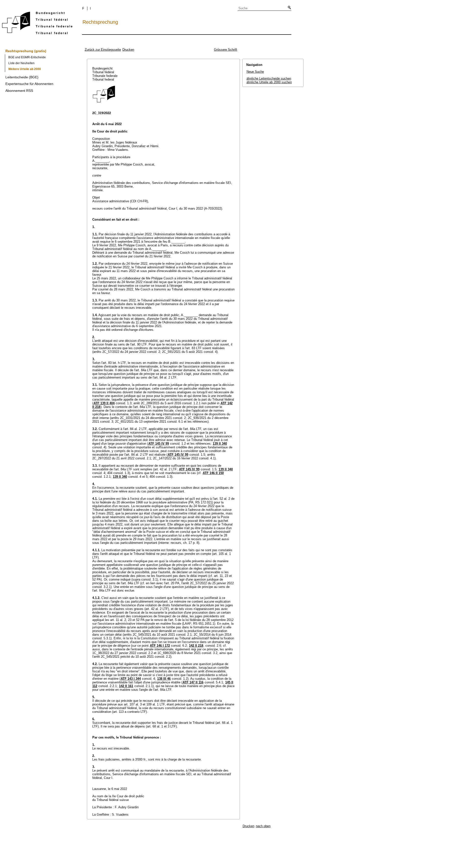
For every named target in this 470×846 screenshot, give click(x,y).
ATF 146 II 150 (213, 473)
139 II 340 (220, 443)
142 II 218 (196, 645)
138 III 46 (164, 678)
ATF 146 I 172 (160, 645)
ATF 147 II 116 (193, 682)
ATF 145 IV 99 (158, 443)
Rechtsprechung (100, 22)
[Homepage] (37, 24)
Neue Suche (255, 71)
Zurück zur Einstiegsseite (103, 49)
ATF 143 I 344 (131, 678)
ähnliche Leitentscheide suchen (269, 78)
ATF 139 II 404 (104, 403)
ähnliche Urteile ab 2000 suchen (269, 82)
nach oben (263, 826)
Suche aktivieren (288, 8)
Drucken (128, 49)
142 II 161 (126, 686)
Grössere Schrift (225, 49)
